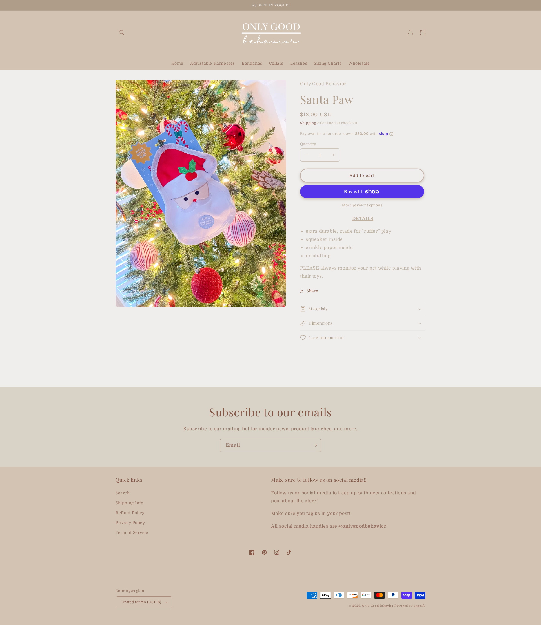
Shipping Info (129, 503)
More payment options (362, 205)
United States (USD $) (141, 602)
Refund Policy (130, 512)
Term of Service (132, 532)
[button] (122, 32)
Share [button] (312, 291)
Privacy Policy (130, 522)
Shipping (308, 123)
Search (123, 493)
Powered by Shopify (409, 605)
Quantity (308, 144)
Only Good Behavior (378, 605)
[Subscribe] (315, 445)
